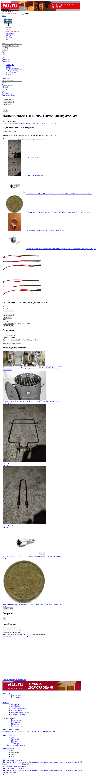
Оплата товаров (8, 749)
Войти (4, 89)
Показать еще (8, 608)
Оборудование (24, 123)
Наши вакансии (17, 695)
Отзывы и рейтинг (18, 714)
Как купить (15, 705)
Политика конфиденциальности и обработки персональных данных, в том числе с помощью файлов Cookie (42, 762)
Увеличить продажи (18, 708)
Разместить (6, 59)
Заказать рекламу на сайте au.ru (14, 680)
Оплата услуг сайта (9, 735)
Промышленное (36, 123)
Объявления (15, 722)
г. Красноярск (8, 123)
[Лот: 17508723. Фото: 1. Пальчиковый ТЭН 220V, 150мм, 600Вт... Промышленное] (24, 273)
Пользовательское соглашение (13, 760)
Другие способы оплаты (16, 745)
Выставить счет (17, 726)
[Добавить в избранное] (3, 313)
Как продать (15, 707)
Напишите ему (51, 135)
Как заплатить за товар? (20, 712)
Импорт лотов (16, 710)
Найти (5, 48)
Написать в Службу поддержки (14, 766)
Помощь (5, 703)
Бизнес (15, 123)
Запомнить (8, 85)
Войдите (6, 634)
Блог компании (16, 697)
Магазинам (15, 724)
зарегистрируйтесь (20, 634)
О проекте (6, 693)
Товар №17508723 (48, 123)
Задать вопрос (8, 311)
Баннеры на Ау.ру (17, 720)
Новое (13, 335)
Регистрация (6, 93)
